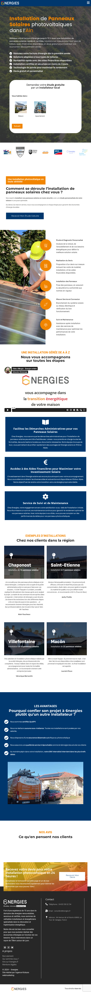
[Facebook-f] (8, 947)
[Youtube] (12, 947)
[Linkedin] (5, 947)
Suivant (17, 126)
